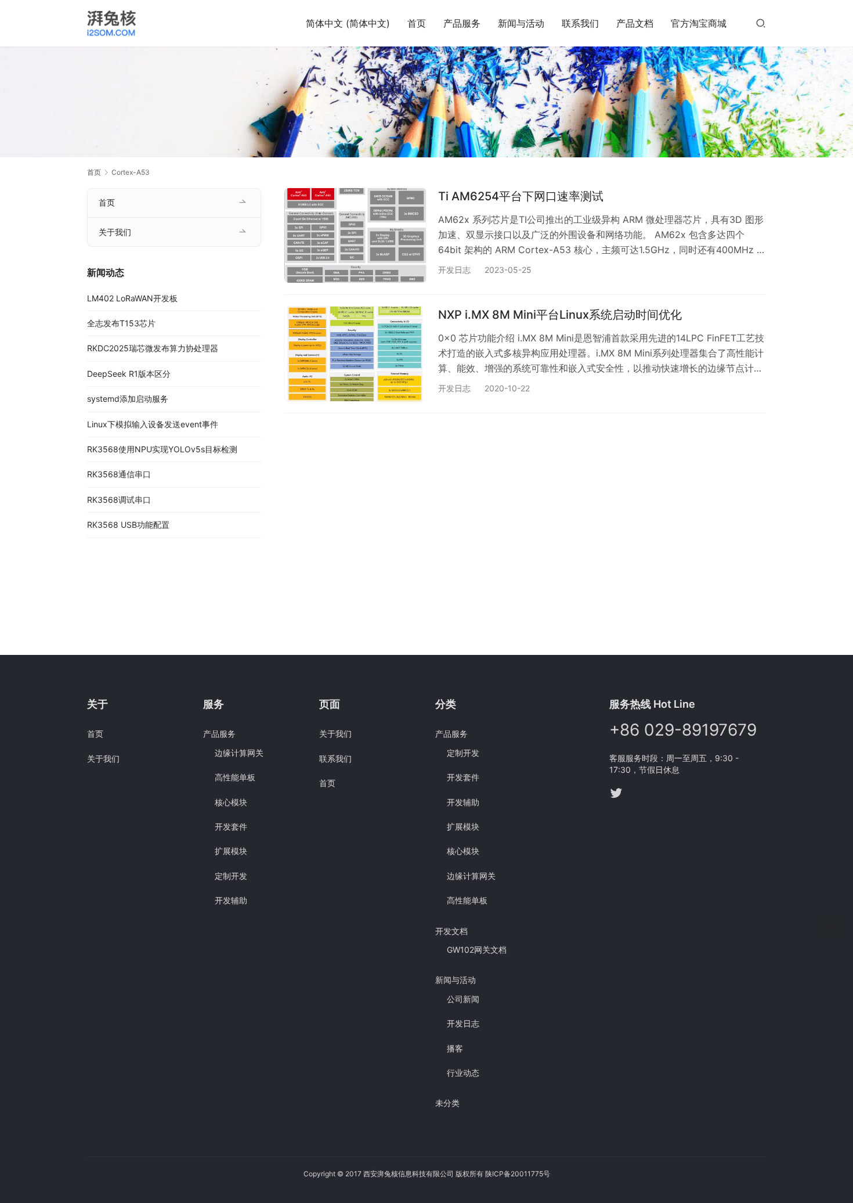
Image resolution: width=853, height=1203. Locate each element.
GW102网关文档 (477, 950)
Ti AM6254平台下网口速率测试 (520, 196)
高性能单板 (235, 777)
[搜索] (761, 23)
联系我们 (580, 23)
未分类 (447, 1103)
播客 (455, 1048)
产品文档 (634, 23)
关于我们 (115, 232)
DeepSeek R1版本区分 (129, 374)
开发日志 (454, 270)
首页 (416, 23)
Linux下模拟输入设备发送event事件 (152, 424)
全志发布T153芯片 (121, 323)
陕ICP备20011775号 (517, 1173)
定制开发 (231, 876)
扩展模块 (231, 851)
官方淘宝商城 (699, 23)
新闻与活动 (521, 23)
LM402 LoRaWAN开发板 (132, 298)
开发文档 (451, 931)
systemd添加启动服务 (127, 399)
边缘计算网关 (239, 753)
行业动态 (463, 1073)
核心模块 (231, 802)
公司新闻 (463, 999)
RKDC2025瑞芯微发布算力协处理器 (152, 348)
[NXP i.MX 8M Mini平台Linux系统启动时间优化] (355, 354)
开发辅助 (231, 900)
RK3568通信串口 (119, 474)
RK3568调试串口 (119, 500)
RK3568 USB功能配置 (128, 525)
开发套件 (231, 826)
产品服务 (461, 23)
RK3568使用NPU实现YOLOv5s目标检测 (162, 449)
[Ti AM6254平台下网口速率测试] (355, 235)
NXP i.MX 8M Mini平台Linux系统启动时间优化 (560, 315)
